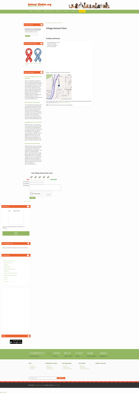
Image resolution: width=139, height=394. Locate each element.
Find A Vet (58, 11)
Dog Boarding (7, 267)
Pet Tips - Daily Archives (9, 260)
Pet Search (38, 11)
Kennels (66, 11)
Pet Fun (5, 279)
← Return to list (26, 201)
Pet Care (6, 277)
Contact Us (74, 11)
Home (30, 11)
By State (32, 366)
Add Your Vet (50, 368)
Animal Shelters (48, 11)
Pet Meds (6, 265)
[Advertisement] (69, 17)
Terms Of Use (56, 385)
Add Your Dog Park (84, 368)
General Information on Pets (10, 273)
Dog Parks (6, 271)
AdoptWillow (16, 233)
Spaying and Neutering (9, 269)
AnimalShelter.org (38, 385)
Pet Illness (6, 281)
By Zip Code (33, 367)
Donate (82, 11)
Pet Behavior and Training (10, 275)
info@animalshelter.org (64, 102)
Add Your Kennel (67, 368)
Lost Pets (32, 368)
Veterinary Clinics (8, 262)
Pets (30, 363)
